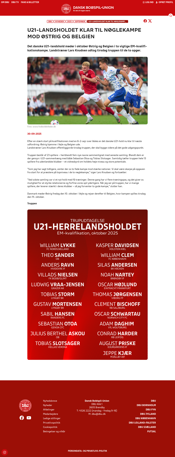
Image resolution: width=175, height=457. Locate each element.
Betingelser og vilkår (54, 431)
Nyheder (59, 22)
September (80, 22)
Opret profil (166, 2)
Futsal (151, 431)
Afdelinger (48, 410)
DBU (50, 22)
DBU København (145, 418)
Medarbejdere (50, 414)
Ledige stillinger (51, 418)
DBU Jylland (148, 414)
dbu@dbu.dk (99, 414)
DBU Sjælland (147, 427)
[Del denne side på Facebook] (145, 21)
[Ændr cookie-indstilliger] (4, 452)
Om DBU (5, 2)
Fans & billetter (30, 2)
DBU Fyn (151, 410)
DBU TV (15, 2)
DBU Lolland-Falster (142, 423)
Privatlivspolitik (51, 423)
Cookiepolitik (50, 427)
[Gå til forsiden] (87, 9)
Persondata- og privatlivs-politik (87, 451)
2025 (69, 22)
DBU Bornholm (146, 405)
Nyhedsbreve (50, 401)
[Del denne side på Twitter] (150, 21)
